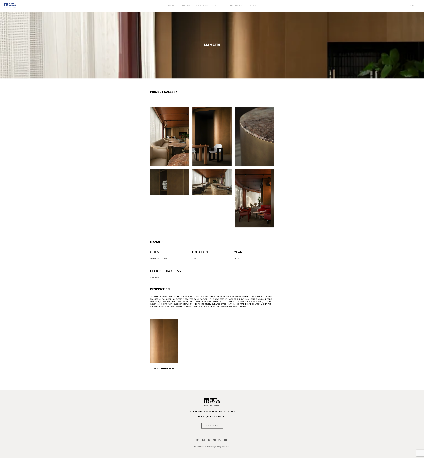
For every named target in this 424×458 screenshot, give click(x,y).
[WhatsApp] (219, 440)
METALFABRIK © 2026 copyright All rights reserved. (212, 447)
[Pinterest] (208, 440)
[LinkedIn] (214, 440)
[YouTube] (225, 440)
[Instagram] (197, 440)
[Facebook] (203, 440)
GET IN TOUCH (212, 426)
